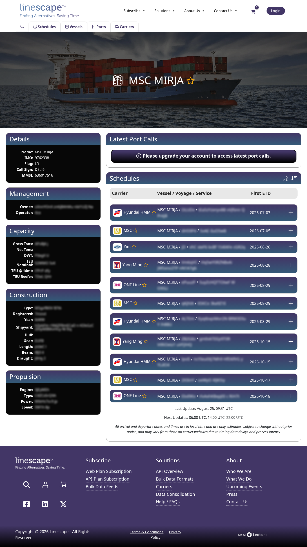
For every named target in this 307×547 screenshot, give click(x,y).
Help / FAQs (168, 502)
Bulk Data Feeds (102, 486)
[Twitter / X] (63, 504)
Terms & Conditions (146, 531)
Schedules (46, 26)
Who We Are (238, 471)
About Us (192, 10)
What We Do (239, 479)
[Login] (45, 484)
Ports (101, 26)
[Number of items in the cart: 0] (63, 484)
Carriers (126, 26)
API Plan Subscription (107, 479)
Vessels (75, 26)
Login (275, 10)
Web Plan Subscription (109, 471)
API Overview (169, 471)
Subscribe (132, 10)
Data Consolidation (175, 494)
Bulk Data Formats (175, 479)
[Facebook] (26, 504)
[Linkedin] (45, 504)
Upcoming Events (244, 486)
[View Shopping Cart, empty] (253, 11)
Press (231, 494)
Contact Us (223, 10)
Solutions (162, 10)
